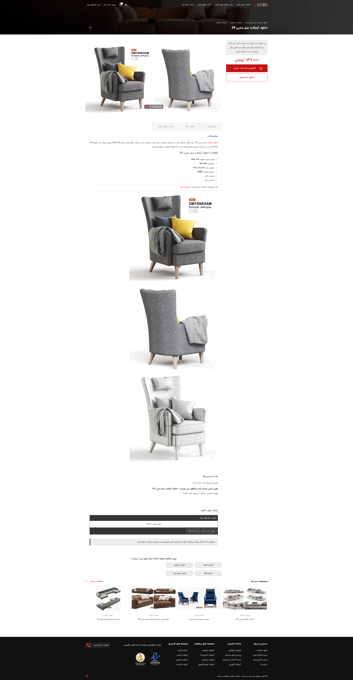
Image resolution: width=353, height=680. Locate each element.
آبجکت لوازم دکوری (206, 664)
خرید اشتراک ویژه (260, 655)
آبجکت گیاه (183, 650)
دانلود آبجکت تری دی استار (256, 22)
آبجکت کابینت (182, 664)
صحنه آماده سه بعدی (232, 659)
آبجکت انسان (182, 655)
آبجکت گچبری (235, 664)
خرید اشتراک (193, 531)
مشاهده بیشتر (96, 581)
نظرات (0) (190, 126)
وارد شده (192, 493)
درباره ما (264, 664)
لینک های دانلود (165, 126)
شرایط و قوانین (234, 650)
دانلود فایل (156, 524)
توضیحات (211, 126)
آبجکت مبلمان (236, 22)
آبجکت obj (208, 573)
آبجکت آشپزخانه (207, 655)
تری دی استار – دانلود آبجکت (241, 676)
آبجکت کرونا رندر (179, 573)
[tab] (211, 126)
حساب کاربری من (260, 659)
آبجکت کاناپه (221, 22)
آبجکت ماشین (182, 659)
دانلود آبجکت (212, 142)
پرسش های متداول (233, 655)
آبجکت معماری (208, 659)
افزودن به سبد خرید (245, 68)
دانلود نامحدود (246, 77)
